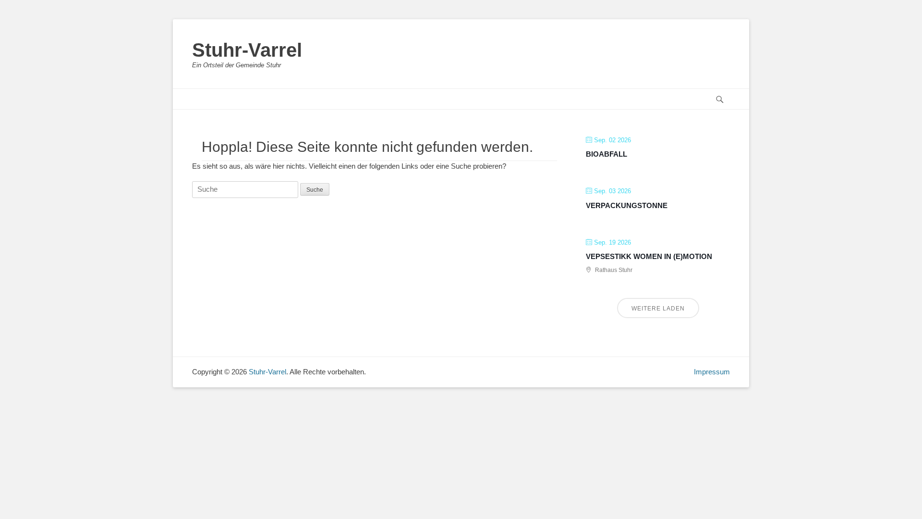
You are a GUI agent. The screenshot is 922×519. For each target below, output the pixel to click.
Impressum (712, 372)
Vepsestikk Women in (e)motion (649, 256)
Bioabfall (606, 154)
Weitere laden (658, 308)
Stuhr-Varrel (247, 50)
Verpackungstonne (626, 205)
